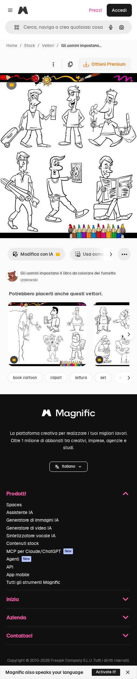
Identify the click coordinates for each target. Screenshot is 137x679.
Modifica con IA (32, 255)
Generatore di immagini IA (32, 520)
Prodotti (16, 493)
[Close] (128, 672)
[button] (68, 467)
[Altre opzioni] (53, 64)
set (103, 377)
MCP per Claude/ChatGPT (39, 551)
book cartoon (25, 377)
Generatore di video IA (29, 528)
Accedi (119, 10)
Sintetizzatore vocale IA (30, 536)
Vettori (48, 45)
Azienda (16, 617)
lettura (81, 377)
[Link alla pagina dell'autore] (12, 276)
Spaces (14, 505)
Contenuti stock (22, 543)
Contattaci (19, 635)
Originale (42, 85)
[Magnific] (68, 414)
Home (11, 45)
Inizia (12, 599)
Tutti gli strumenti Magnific (33, 582)
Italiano (68, 466)
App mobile (17, 574)
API (9, 567)
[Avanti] (111, 254)
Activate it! (106, 672)
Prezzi (95, 10)
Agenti (18, 559)
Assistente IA (19, 512)
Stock (29, 45)
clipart (56, 377)
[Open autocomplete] (14, 27)
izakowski (29, 280)
